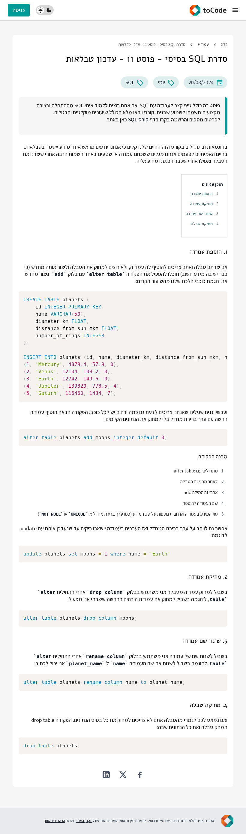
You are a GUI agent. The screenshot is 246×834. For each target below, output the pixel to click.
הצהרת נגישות (55, 820)
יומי (161, 82)
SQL (129, 82)
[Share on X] (123, 775)
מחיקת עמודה (201, 204)
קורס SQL (138, 119)
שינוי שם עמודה (199, 213)
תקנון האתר (84, 820)
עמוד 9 (203, 44)
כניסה (19, 10)
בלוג (224, 44)
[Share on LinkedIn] (106, 775)
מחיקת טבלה (202, 224)
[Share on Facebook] (140, 775)
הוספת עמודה (201, 193)
